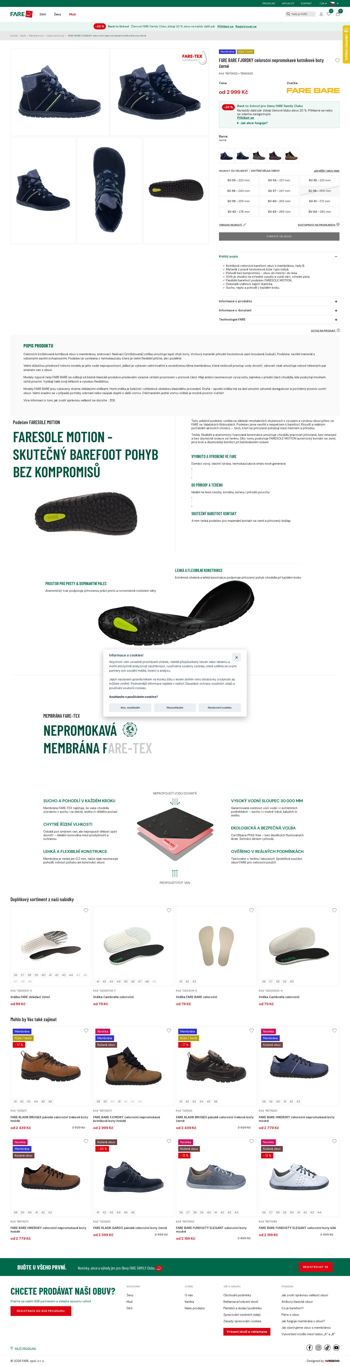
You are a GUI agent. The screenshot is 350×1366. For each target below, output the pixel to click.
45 (126, 982)
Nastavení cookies (220, 707)
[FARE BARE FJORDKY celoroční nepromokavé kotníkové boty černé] (226, 155)
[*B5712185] (299, 1177)
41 (50, 975)
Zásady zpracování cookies (242, 1321)
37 (22, 975)
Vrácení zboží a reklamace (247, 1332)
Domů (14, 35)
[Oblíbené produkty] (329, 15)
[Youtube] (336, 1350)
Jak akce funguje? (254, 123)
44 (71, 975)
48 (147, 982)
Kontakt (306, 3)
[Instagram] (318, 1350)
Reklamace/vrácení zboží (240, 1302)
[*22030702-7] (133, 946)
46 (133, 982)
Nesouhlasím (175, 707)
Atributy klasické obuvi (297, 1302)
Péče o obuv (290, 1315)
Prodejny (268, 3)
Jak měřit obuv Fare (326, 171)
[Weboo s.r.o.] (332, 1361)
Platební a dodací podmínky (242, 1308)
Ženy (57, 14)
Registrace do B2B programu (41, 1311)
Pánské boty (36, 35)
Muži (72, 14)
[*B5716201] (299, 1066)
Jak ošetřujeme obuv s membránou (306, 1328)
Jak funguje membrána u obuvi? (303, 1321)
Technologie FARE (232, 319)
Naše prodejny (195, 1308)
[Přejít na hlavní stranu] (22, 17)
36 (15, 975)
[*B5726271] (133, 1066)
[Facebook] (309, 1350)
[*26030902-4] (299, 946)
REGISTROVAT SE (315, 1267)
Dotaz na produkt (323, 330)
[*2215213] (216, 1066)
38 (29, 975)
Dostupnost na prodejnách (317, 224)
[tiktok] (327, 1350)
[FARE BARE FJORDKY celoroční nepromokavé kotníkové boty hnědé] (291, 155)
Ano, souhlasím (130, 707)
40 (43, 975)
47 (140, 982)
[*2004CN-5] (216, 946)
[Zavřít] (236, 657)
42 (57, 975)
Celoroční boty (55, 35)
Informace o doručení (235, 310)
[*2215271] (51, 1066)
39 (36, 975)
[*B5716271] (51, 1177)
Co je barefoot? (293, 1308)
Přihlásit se (226, 26)
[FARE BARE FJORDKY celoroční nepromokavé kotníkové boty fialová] (275, 155)
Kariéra (189, 1302)
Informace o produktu (235, 301)
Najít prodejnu (25, 1348)
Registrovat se (246, 26)
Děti (43, 14)
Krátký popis (228, 256)
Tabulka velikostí (230, 224)
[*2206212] (133, 1177)
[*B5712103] (216, 1177)
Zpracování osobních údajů (242, 1315)
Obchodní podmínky (237, 1295)
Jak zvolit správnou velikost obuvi (305, 1295)
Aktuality (288, 3)
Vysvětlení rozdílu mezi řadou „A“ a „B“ (308, 1334)
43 (64, 975)
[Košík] (337, 15)
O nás (189, 1295)
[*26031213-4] (51, 946)
